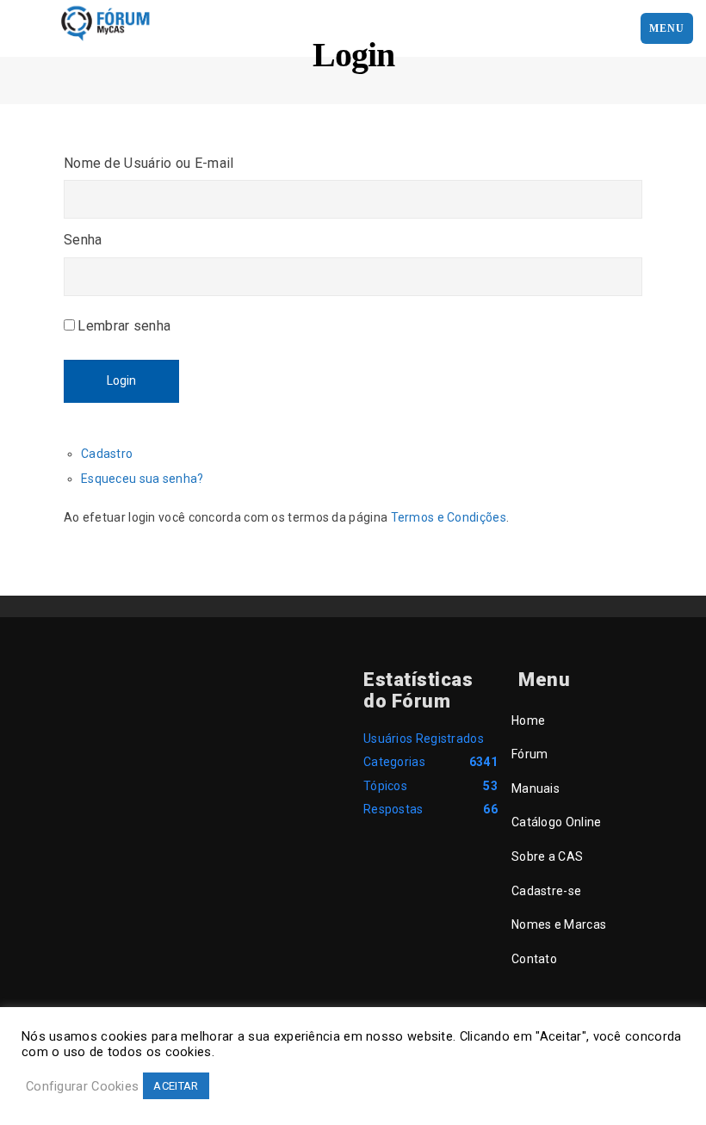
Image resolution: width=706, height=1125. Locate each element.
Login (121, 380)
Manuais (535, 788)
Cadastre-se (546, 891)
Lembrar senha (123, 326)
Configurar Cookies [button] (82, 1086)
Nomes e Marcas (558, 924)
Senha (83, 240)
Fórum (529, 754)
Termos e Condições (448, 517)
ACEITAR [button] (175, 1085)
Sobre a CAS (547, 856)
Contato (534, 959)
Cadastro (107, 454)
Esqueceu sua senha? (142, 478)
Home (528, 720)
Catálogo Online (556, 822)
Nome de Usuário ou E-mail (149, 163)
